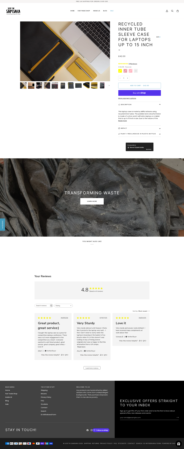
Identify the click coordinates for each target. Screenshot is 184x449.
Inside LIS (8, 397)
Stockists (44, 404)
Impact (124, 128)
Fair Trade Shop (11, 394)
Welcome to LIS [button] (83, 387)
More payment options (127, 98)
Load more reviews (92, 368)
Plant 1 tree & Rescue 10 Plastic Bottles (138, 134)
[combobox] (63, 306)
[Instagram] (92, 430)
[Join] (177, 417)
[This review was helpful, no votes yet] (62, 355)
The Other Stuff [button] (48, 387)
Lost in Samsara (72, 443)
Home (7, 390)
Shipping (44, 390)
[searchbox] (42, 305)
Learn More (92, 201)
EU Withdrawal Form (48, 415)
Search (43, 411)
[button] (84, 11)
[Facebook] (87, 430)
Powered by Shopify (170, 443)
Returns (44, 394)
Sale (7, 404)
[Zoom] (65, 51)
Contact (44, 408)
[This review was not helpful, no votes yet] (66, 355)
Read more (122, 121)
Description (126, 105)
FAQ (42, 401)
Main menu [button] (10, 387)
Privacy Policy (46, 397)
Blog (7, 401)
